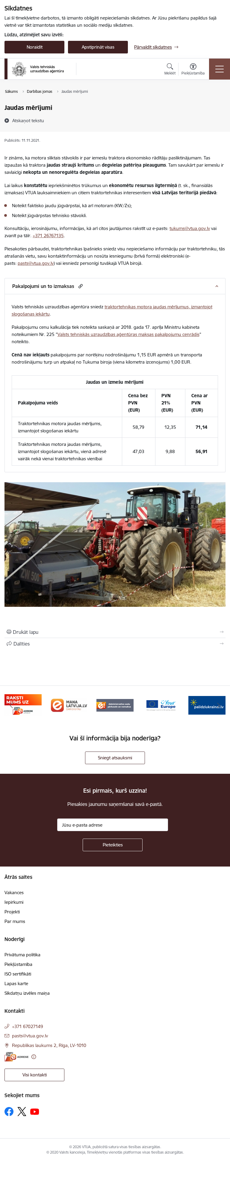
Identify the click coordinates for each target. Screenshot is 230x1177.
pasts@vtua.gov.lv (36, 263)
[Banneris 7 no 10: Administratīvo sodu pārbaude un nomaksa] (115, 705)
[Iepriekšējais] (11, 705)
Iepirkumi (13, 902)
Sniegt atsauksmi (115, 758)
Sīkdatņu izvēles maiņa (27, 993)
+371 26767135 (48, 235)
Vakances (14, 892)
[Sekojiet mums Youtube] (34, 1111)
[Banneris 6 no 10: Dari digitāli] (69, 705)
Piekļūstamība (18, 964)
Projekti (12, 912)
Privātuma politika (22, 955)
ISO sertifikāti (17, 974)
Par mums (14, 921)
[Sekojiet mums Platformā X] (21, 1111)
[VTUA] (38, 69)
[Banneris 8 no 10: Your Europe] (161, 705)
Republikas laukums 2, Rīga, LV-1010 (49, 1045)
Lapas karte (16, 983)
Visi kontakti (34, 1075)
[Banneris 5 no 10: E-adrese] (23, 705)
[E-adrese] (16, 1057)
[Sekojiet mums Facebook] (8, 1111)
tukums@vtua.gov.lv (190, 228)
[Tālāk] (218, 705)
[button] (80, 286)
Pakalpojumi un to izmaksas (43, 286)
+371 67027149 (27, 1026)
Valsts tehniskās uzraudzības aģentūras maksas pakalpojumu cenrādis (128, 334)
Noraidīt (35, 47)
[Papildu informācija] (33, 1056)
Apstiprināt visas (98, 47)
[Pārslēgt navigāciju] (219, 69)
